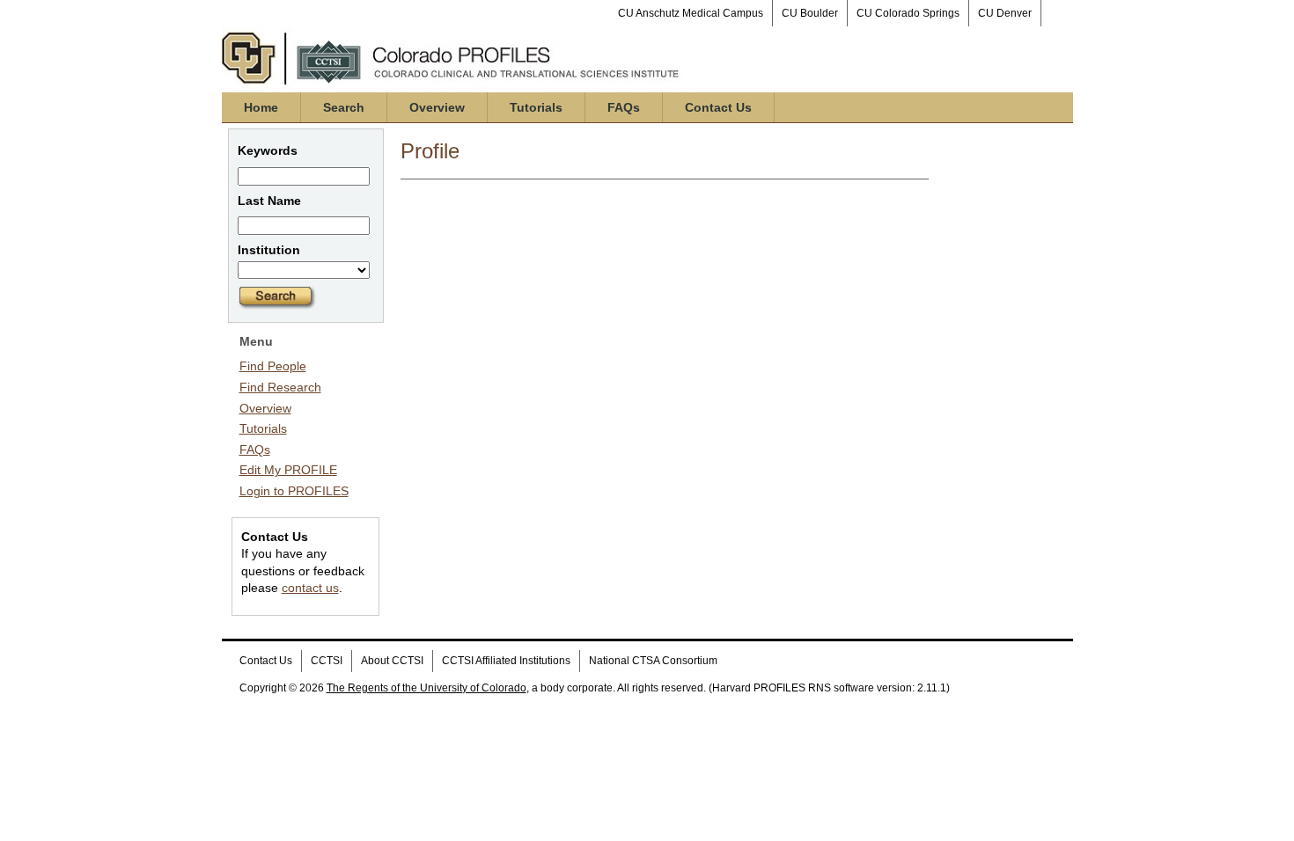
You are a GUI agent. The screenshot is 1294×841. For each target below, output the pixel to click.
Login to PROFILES (294, 491)
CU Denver (1005, 13)
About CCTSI (392, 661)
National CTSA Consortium (653, 661)
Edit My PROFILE (288, 470)
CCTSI (326, 661)
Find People (272, 366)
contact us (310, 588)
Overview (437, 107)
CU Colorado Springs (908, 13)
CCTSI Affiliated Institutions (506, 661)
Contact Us (718, 107)
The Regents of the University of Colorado (426, 688)
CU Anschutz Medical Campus (690, 13)
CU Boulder (810, 13)
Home (261, 107)
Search (343, 107)
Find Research (280, 387)
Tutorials (536, 107)
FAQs (623, 107)
